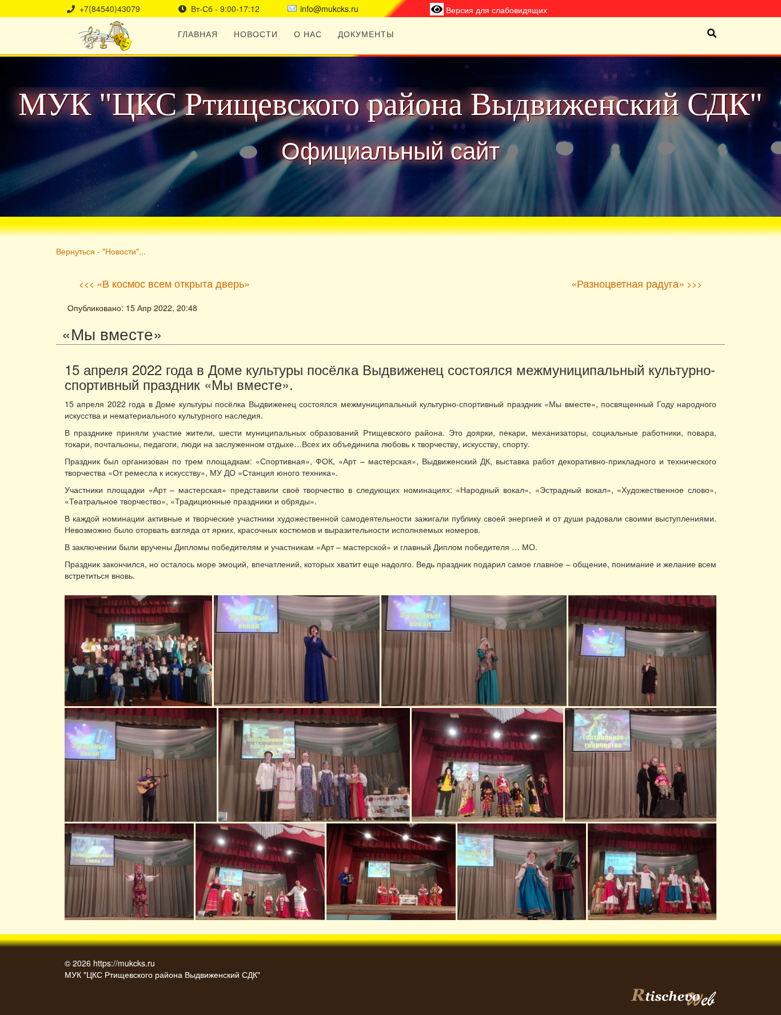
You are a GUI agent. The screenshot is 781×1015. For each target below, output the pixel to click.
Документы (366, 33)
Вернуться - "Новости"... (101, 251)
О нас (308, 33)
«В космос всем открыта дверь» (173, 283)
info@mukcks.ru (329, 8)
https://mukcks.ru (124, 963)
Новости (256, 33)
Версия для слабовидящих (495, 9)
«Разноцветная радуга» (627, 283)
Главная (198, 33)
